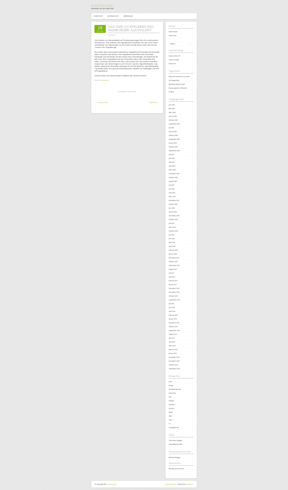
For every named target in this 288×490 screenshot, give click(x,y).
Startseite (98, 16)
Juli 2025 (171, 128)
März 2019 (172, 227)
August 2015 (173, 334)
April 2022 (172, 193)
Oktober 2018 (173, 231)
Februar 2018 (173, 250)
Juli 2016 (171, 304)
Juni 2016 (172, 307)
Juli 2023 (171, 154)
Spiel (170, 420)
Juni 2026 (172, 105)
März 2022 (172, 197)
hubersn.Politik (174, 60)
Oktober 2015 (173, 327)
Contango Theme (170, 484)
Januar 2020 (173, 212)
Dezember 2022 (174, 174)
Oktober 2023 (173, 147)
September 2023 (174, 151)
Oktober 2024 (173, 135)
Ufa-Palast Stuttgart (175, 440)
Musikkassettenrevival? (177, 84)
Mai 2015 (172, 338)
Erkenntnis (105, 80)
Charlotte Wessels (175, 389)
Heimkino (172, 404)
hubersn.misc (101, 5)
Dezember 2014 (174, 357)
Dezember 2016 (174, 288)
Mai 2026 (172, 109)
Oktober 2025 (173, 120)
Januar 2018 (173, 254)
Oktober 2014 (173, 365)
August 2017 (173, 269)
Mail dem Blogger (174, 457)
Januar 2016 (173, 319)
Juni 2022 (172, 189)
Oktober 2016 (173, 296)
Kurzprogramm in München (178, 88)
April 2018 (172, 246)
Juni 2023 (172, 158)
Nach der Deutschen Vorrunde (179, 76)
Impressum (128, 16)
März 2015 (172, 346)
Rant (170, 416)
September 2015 (174, 330)
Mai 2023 (172, 162)
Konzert (171, 408)
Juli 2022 (171, 185)
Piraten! (171, 92)
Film (170, 397)
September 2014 (174, 369)
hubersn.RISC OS (174, 56)
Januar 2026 (173, 116)
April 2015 (172, 342)
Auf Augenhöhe (174, 80)
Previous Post (102, 102)
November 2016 (174, 292)
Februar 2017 (173, 281)
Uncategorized (174, 427)
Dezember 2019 (174, 216)
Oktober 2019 (173, 219)
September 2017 (174, 265)
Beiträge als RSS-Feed (176, 469)
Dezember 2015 (174, 323)
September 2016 (174, 300)
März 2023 (172, 170)
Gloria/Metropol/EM (175, 444)
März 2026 (172, 112)
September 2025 (174, 124)
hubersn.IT (172, 64)
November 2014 (174, 361)
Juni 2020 (172, 208)
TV (169, 424)
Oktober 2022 (173, 177)
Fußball (171, 401)
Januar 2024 (173, 143)
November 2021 (174, 200)
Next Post (154, 102)
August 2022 (173, 181)
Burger (171, 385)
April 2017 (172, 277)
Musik (171, 412)
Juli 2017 (171, 273)
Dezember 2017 (174, 258)
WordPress (189, 484)
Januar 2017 (173, 284)
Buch (170, 382)
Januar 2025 (173, 131)
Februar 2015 (173, 349)
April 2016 (172, 311)
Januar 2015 (173, 353)
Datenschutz (113, 16)
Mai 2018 (172, 242)
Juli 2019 (171, 223)
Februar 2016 (173, 315)
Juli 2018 (171, 235)
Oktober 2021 (173, 204)
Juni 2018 (172, 239)
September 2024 (174, 139)
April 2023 (172, 166)
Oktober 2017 (173, 262)
